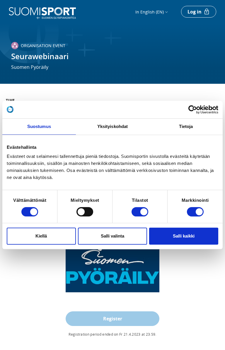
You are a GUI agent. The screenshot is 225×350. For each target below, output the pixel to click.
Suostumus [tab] (39, 126)
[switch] (84, 211)
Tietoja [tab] (186, 126)
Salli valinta (112, 235)
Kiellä (41, 235)
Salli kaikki (184, 235)
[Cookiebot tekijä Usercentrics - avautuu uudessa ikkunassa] (192, 109)
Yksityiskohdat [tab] (112, 126)
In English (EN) (149, 12)
